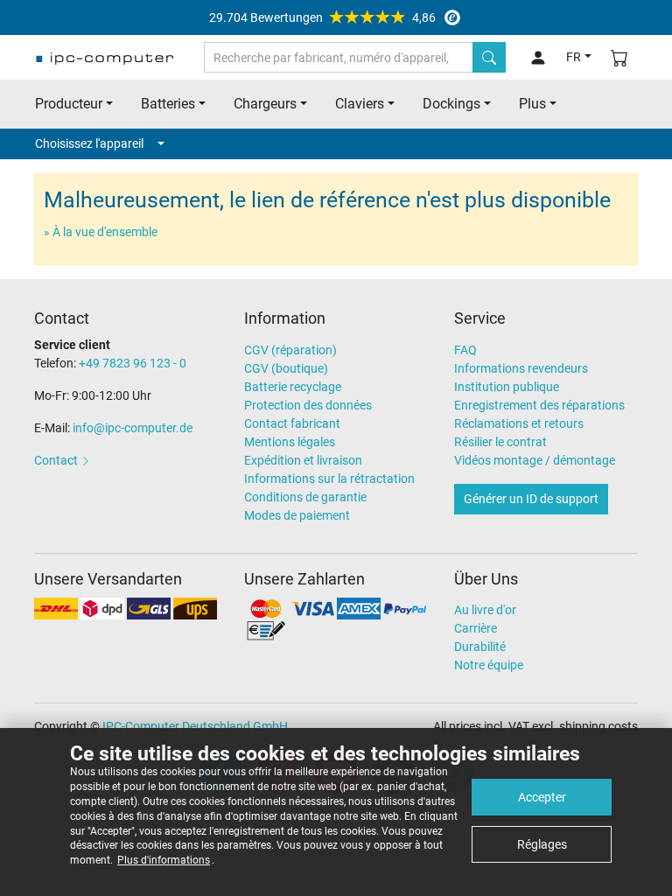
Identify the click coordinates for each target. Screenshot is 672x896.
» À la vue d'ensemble (101, 232)
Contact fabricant (292, 423)
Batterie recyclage (292, 387)
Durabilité (480, 647)
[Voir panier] (619, 57)
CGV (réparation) (290, 350)
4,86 (322, 17)
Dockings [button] (451, 103)
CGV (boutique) (286, 368)
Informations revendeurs (521, 368)
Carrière (475, 628)
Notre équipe (488, 665)
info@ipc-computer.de (132, 428)
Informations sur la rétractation (329, 479)
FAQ (465, 350)
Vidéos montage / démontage (534, 460)
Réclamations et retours (519, 423)
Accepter (542, 797)
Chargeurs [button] (265, 103)
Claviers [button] (359, 103)
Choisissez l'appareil (89, 143)
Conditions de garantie (305, 497)
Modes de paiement (297, 515)
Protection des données (308, 405)
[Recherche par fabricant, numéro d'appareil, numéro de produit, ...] (489, 57)
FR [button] (573, 57)
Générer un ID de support (531, 499)
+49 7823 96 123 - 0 (132, 363)
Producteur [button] (68, 103)
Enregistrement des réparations (539, 405)
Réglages (542, 844)
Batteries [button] (168, 103)
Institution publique (506, 387)
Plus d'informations (163, 860)
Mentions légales (289, 442)
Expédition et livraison (303, 460)
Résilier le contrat (500, 442)
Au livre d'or (485, 610)
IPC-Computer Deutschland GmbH (195, 726)
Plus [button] (532, 103)
